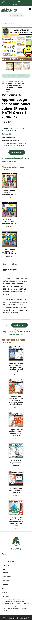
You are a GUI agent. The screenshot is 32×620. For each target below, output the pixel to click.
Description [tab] (10, 264)
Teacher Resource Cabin (9, 10)
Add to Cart (16, 152)
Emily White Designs (19, 618)
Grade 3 (4, 131)
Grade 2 (24, 128)
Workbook (15, 131)
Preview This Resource (15, 76)
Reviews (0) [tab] (10, 269)
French (12, 128)
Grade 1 (17, 128)
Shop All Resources (9, 23)
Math (9, 131)
